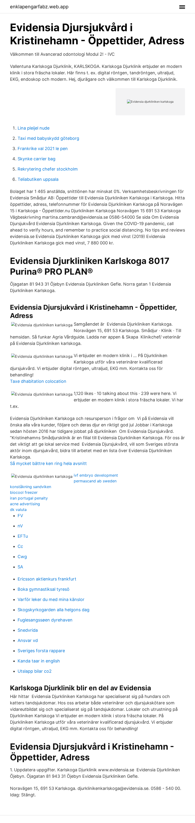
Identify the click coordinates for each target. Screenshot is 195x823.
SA (20, 566)
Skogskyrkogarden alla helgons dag (53, 609)
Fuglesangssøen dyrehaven (45, 619)
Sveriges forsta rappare (41, 650)
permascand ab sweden (95, 481)
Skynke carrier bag (36, 158)
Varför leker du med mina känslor (51, 599)
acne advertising (25, 503)
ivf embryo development (96, 475)
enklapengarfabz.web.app (39, 6)
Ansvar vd (28, 640)
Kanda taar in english (39, 660)
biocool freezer (24, 492)
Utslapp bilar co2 (35, 671)
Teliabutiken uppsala (38, 179)
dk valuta (18, 509)
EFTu (23, 536)
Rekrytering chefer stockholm (48, 169)
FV (20, 515)
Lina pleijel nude (33, 128)
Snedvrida (28, 630)
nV (20, 525)
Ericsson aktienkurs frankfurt (47, 578)
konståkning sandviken (30, 486)
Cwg (22, 556)
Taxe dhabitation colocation (38, 381)
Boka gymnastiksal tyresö (43, 589)
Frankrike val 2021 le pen (43, 148)
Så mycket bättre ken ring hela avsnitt (48, 463)
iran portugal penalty (29, 498)
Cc (20, 546)
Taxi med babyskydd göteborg (48, 138)
